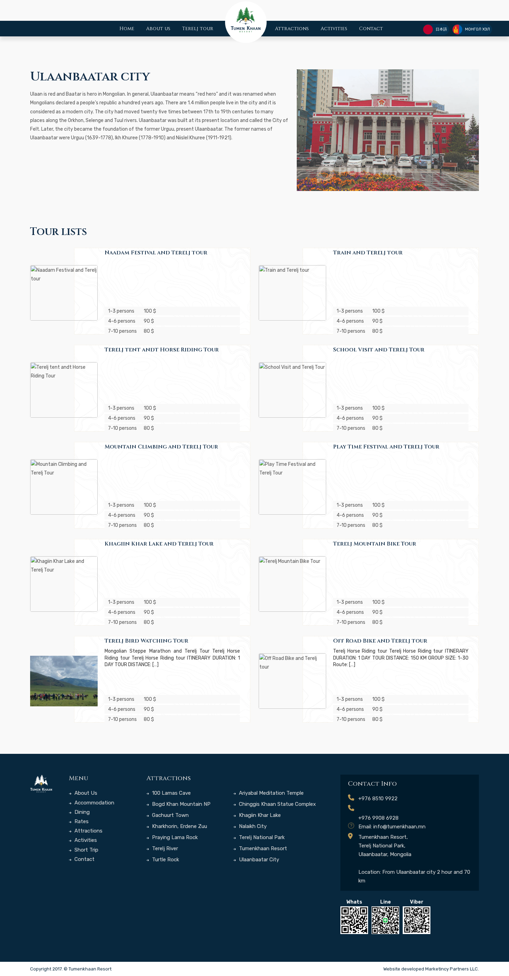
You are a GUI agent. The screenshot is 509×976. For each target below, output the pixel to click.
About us (158, 28)
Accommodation (93, 803)
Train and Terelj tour (368, 252)
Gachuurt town (170, 815)
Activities (334, 28)
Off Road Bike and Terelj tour (380, 641)
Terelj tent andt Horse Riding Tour (162, 350)
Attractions (292, 28)
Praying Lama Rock (174, 837)
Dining (81, 812)
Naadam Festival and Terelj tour (156, 252)
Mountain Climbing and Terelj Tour (161, 447)
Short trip (85, 850)
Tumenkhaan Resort (262, 848)
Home (126, 28)
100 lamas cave (171, 793)
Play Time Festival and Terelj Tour (386, 447)
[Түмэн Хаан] (41, 784)
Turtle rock (165, 859)
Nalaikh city (252, 826)
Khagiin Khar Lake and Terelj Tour (159, 544)
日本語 (441, 29)
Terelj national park (261, 837)
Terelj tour (197, 28)
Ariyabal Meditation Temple (271, 793)
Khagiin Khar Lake (259, 815)
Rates (81, 821)
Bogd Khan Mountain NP (181, 804)
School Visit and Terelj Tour (379, 350)
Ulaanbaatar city (258, 859)
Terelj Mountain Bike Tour (374, 544)
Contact (371, 28)
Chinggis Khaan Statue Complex (277, 804)
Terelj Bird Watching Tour (146, 641)
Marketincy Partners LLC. (452, 968)
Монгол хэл (477, 29)
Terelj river (164, 848)
